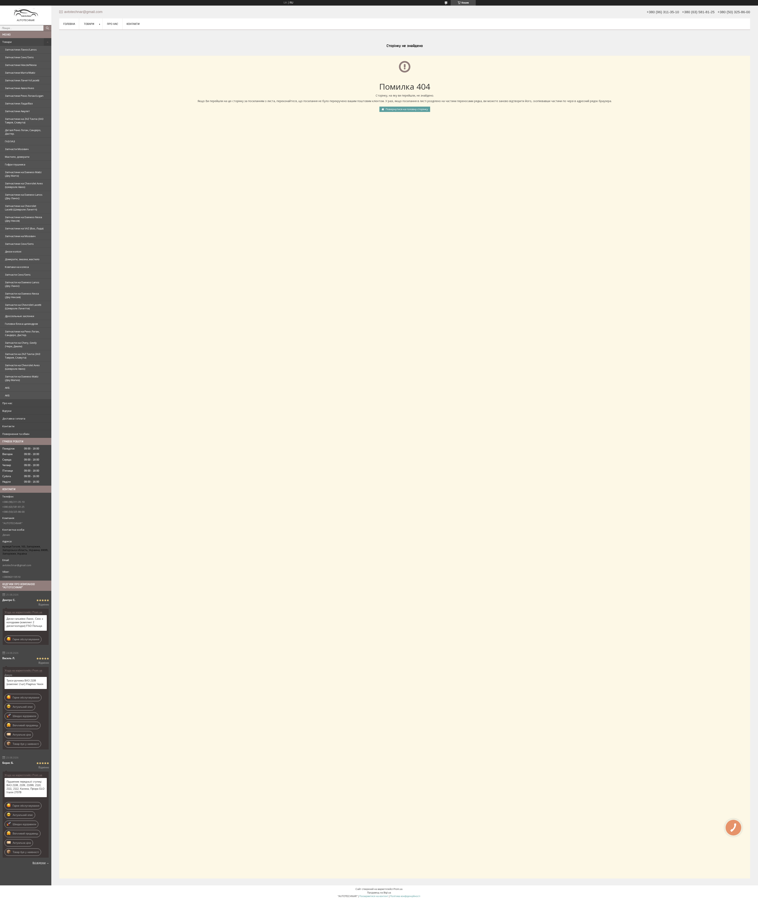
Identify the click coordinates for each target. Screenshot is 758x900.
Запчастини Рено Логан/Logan (24, 96)
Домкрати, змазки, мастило (22, 259)
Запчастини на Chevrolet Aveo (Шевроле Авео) (24, 185)
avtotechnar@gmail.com (16, 565)
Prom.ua (397, 889)
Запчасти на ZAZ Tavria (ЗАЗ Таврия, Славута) (22, 355)
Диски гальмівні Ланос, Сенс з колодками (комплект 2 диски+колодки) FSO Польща (25, 622)
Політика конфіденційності (405, 896)
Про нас (7, 403)
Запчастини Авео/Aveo (19, 88)
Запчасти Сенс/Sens (18, 274)
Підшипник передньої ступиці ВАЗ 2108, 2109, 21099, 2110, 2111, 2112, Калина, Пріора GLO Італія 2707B (25, 787)
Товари (7, 42)
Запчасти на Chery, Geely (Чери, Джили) (21, 344)
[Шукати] (47, 28)
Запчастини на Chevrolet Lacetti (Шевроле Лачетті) (21, 207)
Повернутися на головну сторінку (407, 109)
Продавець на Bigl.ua (379, 892)
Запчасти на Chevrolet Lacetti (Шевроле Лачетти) (23, 306)
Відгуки (6, 411)
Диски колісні (13, 251)
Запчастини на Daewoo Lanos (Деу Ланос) (23, 196)
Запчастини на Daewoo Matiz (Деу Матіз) (23, 173)
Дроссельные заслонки (19, 316)
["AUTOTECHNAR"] (25, 13)
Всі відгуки (39, 862)
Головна (69, 23)
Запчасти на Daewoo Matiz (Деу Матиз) (21, 378)
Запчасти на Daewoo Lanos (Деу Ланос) (22, 284)
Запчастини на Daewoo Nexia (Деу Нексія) (23, 218)
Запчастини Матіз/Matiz (20, 72)
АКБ (7, 387)
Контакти (8, 426)
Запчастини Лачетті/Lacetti (22, 80)
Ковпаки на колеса (17, 267)
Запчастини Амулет (17, 111)
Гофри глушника (15, 164)
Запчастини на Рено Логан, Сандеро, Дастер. (22, 333)
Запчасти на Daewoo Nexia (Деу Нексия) (22, 295)
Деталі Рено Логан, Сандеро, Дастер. (23, 131)
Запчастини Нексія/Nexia (21, 65)
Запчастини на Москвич (20, 236)
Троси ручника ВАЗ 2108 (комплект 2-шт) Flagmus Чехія (25, 682)
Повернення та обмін (15, 434)
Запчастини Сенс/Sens (19, 57)
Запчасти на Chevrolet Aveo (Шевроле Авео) (22, 367)
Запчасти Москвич (17, 149)
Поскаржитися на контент (373, 896)
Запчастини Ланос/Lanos (21, 49)
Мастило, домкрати (17, 157)
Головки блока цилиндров (21, 324)
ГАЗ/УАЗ (10, 141)
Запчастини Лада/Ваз (19, 103)
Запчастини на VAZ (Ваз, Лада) (24, 228)
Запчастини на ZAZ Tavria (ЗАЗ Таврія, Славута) (24, 120)
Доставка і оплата (13, 418)
